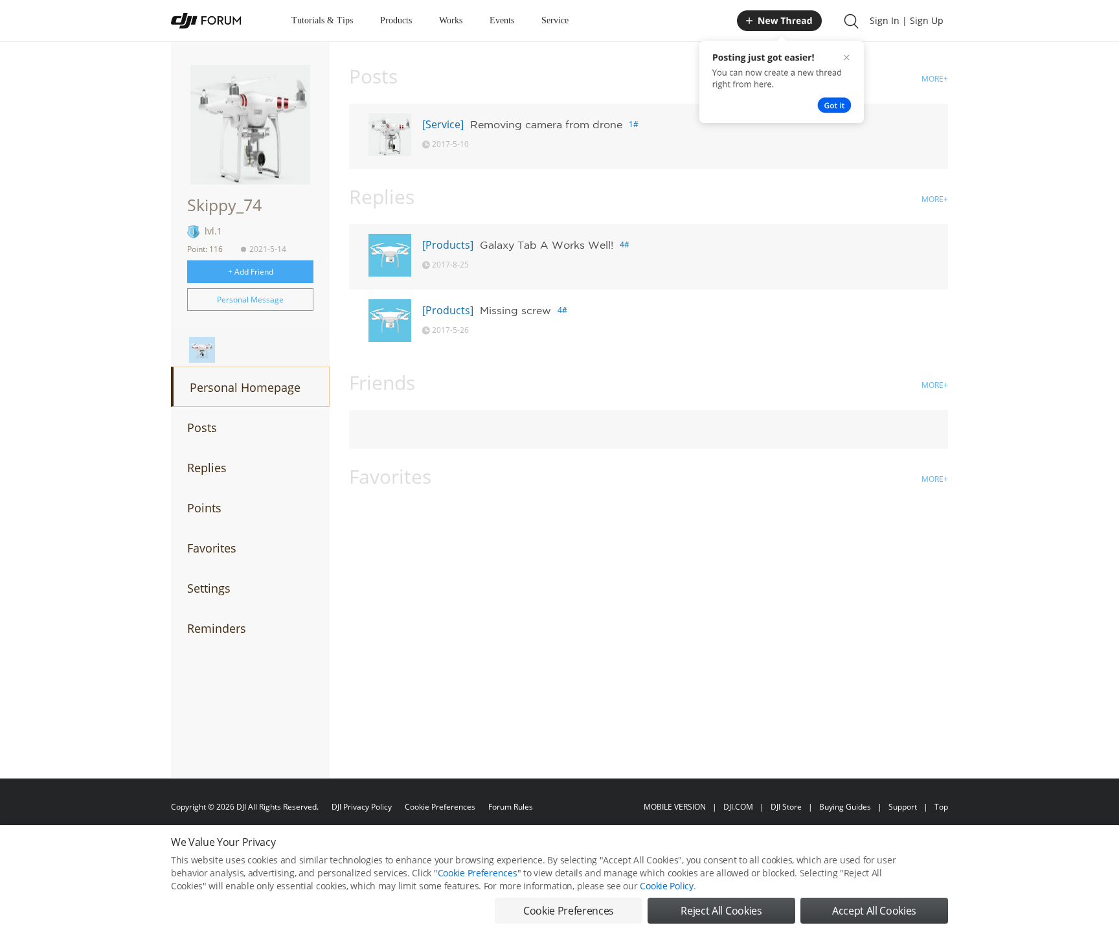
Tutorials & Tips (322, 20)
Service (555, 20)
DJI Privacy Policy (362, 806)
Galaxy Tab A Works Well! (546, 245)
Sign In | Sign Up (907, 20)
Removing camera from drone (546, 124)
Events (502, 20)
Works (450, 20)
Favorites (211, 548)
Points (204, 508)
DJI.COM (738, 806)
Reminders (216, 628)
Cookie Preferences (440, 806)
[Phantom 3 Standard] (202, 350)
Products (396, 20)
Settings (209, 588)
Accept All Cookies (874, 911)
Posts (202, 427)
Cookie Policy (666, 886)
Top (941, 806)
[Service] (443, 124)
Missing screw (515, 310)
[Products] (447, 245)
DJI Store (786, 806)
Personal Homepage (245, 387)
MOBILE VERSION (675, 806)
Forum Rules (510, 806)
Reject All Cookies (721, 911)
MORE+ (934, 78)
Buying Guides (845, 806)
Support (902, 806)
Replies (207, 467)
